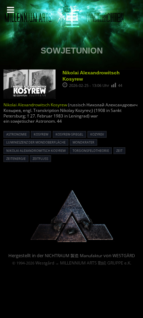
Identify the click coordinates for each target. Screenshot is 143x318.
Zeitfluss (40, 158)
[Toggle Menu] (10, 9)
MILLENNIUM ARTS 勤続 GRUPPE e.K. (95, 263)
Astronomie (16, 134)
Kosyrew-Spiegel (69, 134)
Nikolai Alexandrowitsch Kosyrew (35, 105)
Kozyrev (97, 134)
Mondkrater (83, 142)
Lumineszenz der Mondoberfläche (36, 142)
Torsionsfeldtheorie (91, 150)
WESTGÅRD (123, 256)
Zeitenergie (16, 158)
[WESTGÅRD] (72, 241)
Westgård (44, 263)
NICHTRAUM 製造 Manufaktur (73, 256)
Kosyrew (41, 134)
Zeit (119, 150)
